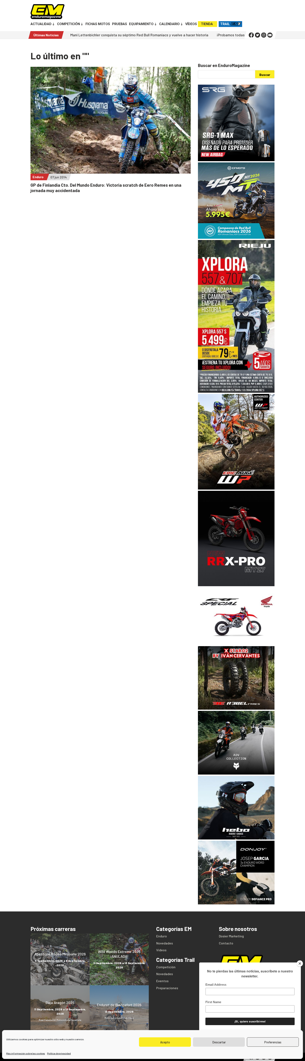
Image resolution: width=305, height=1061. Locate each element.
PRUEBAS (119, 24)
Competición (166, 967)
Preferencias (272, 1042)
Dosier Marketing (231, 936)
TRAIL (225, 24)
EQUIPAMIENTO (141, 24)
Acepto (165, 1042)
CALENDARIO (169, 24)
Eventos (162, 981)
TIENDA (207, 24)
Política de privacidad (59, 1053)
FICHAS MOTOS (97, 24)
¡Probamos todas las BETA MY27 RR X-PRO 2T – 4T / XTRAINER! (226, 35)
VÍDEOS (191, 24)
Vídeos (161, 950)
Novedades (164, 943)
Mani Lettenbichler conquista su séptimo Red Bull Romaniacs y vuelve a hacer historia (97, 35)
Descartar (219, 1042)
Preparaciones (167, 988)
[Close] (300, 963)
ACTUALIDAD (40, 24)
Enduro (38, 177)
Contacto (226, 943)
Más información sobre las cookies (25, 1053)
